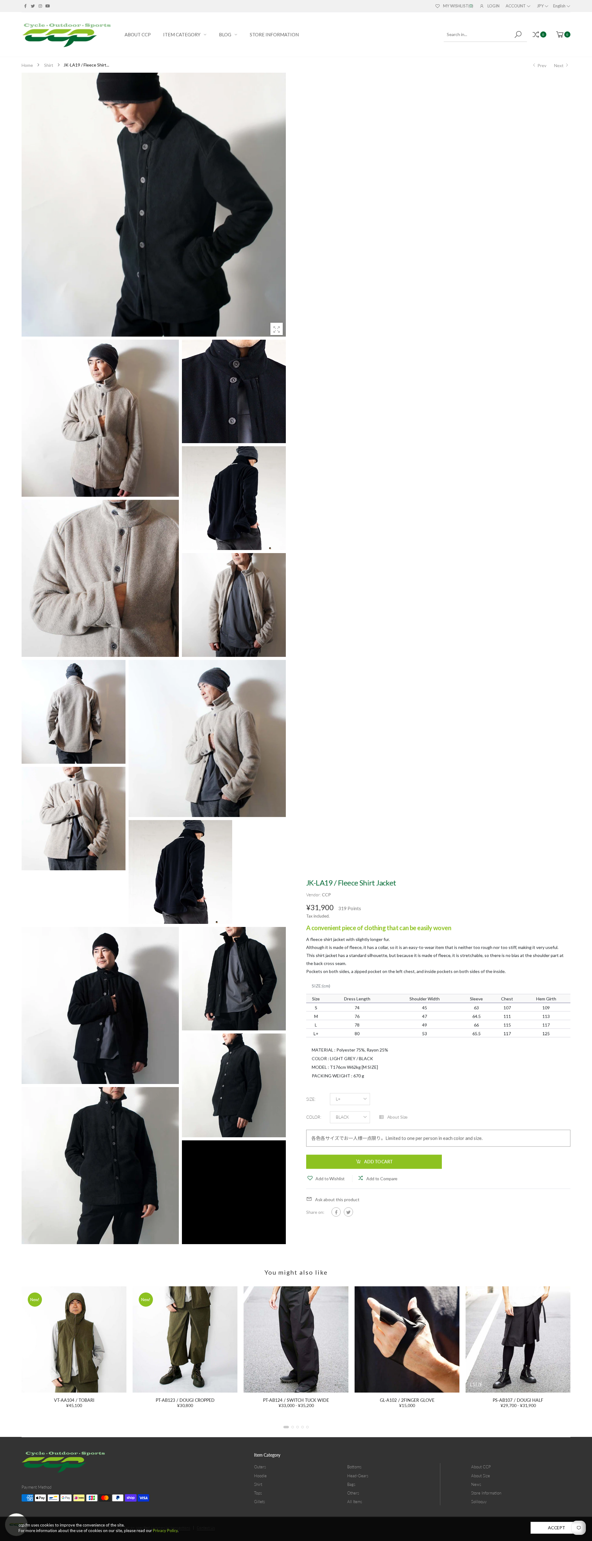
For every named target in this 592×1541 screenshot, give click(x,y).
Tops (258, 1492)
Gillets (259, 1501)
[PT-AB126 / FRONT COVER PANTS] (518, 1339)
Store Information (486, 1492)
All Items (354, 1501)
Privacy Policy (165, 1530)
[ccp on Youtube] (47, 6)
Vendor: (314, 894)
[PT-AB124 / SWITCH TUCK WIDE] (185, 1339)
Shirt (258, 1484)
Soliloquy (479, 1501)
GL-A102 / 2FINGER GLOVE (296, 1400)
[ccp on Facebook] (25, 6)
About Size (480, 1475)
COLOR (313, 1116)
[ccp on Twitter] (33, 6)
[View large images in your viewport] (276, 329)
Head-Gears (357, 1475)
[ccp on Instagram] (40, 6)
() (458, 5)
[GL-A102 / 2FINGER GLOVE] (296, 1339)
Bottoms (354, 1466)
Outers (260, 1466)
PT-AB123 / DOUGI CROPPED (74, 1400)
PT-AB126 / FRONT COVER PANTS (518, 1400)
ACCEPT (556, 1527)
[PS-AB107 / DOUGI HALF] (407, 1339)
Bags (351, 1484)
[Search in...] (519, 34)
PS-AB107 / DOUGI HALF (407, 1400)
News (476, 1484)
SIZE (310, 1099)
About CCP (481, 1466)
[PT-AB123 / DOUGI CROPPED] (74, 1339)
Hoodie (260, 1475)
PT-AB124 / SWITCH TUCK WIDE (185, 1400)
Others (353, 1492)
